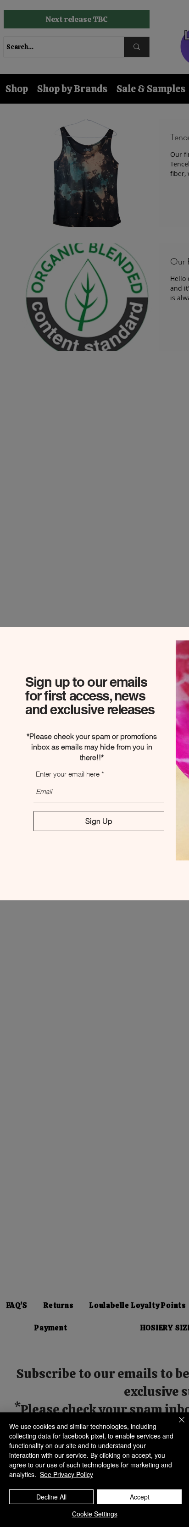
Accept (140, 1496)
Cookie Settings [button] (94, 1513)
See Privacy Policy (66, 1474)
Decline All (51, 1496)
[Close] (176, 1425)
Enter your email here (68, 774)
